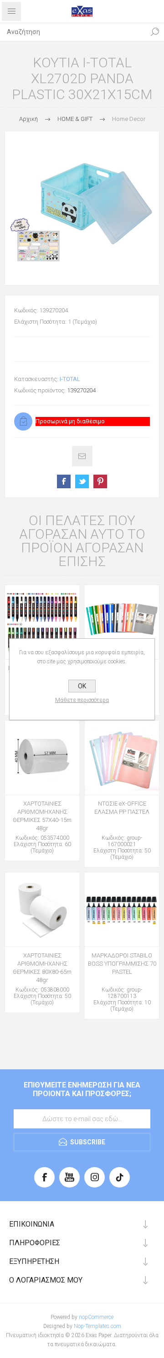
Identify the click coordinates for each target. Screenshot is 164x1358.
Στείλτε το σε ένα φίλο (82, 456)
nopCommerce (96, 1317)
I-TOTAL (70, 379)
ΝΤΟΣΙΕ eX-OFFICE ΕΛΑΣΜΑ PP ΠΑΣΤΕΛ (121, 807)
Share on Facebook (64, 481)
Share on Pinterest (100, 481)
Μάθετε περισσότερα (82, 700)
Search (155, 32)
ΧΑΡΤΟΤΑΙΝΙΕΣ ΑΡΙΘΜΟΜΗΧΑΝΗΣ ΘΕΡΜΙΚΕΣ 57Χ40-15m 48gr (42, 816)
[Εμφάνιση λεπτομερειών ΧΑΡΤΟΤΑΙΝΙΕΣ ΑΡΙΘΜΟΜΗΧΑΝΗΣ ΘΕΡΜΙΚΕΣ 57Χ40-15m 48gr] (42, 758)
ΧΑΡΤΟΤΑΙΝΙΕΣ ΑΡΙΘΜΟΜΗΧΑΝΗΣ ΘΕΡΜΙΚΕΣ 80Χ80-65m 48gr (42, 967)
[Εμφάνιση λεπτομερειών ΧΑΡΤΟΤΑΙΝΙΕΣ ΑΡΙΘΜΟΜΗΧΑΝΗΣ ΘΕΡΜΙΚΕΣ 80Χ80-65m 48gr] (42, 909)
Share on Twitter (82, 481)
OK (82, 686)
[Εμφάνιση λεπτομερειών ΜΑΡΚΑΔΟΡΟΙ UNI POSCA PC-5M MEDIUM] (42, 622)
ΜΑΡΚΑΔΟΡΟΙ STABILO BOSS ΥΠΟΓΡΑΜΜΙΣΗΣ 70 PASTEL (122, 963)
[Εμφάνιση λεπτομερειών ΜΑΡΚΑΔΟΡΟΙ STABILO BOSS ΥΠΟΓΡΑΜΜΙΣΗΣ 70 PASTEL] (122, 909)
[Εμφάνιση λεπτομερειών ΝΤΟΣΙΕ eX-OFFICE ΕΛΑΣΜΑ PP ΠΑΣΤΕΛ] (122, 758)
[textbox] (73, 32)
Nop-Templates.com (97, 1326)
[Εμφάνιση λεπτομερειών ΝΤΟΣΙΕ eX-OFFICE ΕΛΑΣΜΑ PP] (122, 622)
